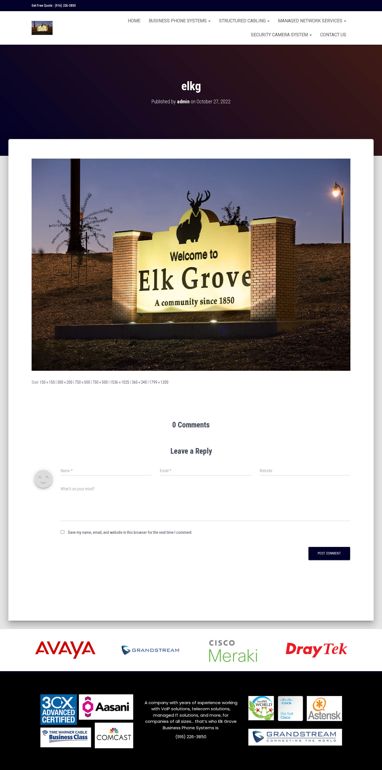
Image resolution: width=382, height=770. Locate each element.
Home (134, 20)
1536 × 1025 (119, 382)
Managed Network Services (310, 20)
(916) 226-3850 (65, 6)
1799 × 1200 (158, 382)
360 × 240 (139, 382)
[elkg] (191, 264)
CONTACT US (333, 34)
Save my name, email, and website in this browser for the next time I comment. (130, 532)
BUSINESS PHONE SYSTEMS (178, 20)
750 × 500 (82, 382)
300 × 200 (64, 382)
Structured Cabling (243, 20)
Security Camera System (280, 34)
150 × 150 (47, 382)
